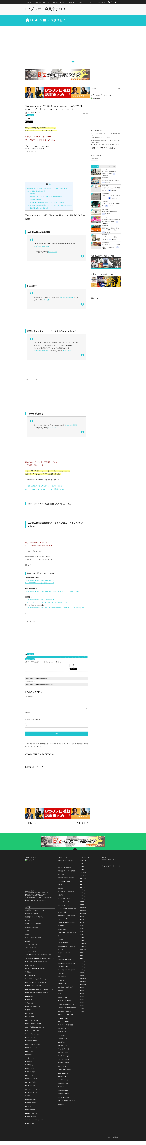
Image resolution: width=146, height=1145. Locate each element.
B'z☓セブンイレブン (30, 1085)
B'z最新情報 (30, 115)
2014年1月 (83, 1011)
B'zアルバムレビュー (31, 1047)
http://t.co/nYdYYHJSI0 (41, 246)
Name (28, 712)
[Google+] (112, 2)
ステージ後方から (34, 199)
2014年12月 (83, 979)
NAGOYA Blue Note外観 (36, 191)
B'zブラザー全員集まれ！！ (47, 9)
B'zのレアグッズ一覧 (31, 1068)
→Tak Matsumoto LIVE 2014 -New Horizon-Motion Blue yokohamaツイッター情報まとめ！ (55, 608)
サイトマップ (90, 2)
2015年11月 (83, 946)
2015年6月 (83, 961)
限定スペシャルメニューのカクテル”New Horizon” (45, 196)
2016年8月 (83, 919)
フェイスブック (83, 657)
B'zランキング (29, 1013)
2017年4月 (83, 896)
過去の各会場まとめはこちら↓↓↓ (39, 208)
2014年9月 (83, 987)
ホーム (29, 2)
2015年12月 (83, 943)
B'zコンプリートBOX (31, 1041)
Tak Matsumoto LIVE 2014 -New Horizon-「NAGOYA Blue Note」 (46, 188)
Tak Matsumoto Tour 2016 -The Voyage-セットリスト (39, 958)
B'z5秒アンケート (30, 1096)
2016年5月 (83, 928)
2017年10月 (83, 878)
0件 (37, 113)
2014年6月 (83, 996)
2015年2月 (83, 973)
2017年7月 (83, 887)
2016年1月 (83, 940)
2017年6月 (83, 890)
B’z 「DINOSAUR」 (30, 975)
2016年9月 (83, 916)
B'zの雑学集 (28, 1054)
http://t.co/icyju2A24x (66, 297)
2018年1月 (83, 869)
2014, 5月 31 (67, 351)
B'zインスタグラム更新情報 (32, 1044)
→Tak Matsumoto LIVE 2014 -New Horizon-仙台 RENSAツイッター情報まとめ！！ (53, 591)
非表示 (51, 184)
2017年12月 (83, 872)
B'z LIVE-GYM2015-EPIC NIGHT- (34, 1120)
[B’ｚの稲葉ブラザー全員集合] (106, 263)
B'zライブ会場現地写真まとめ (33, 1023)
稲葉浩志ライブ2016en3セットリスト (35, 910)
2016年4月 (83, 931)
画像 (33, 659)
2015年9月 (83, 952)
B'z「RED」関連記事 (31, 1082)
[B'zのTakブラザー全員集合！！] (106, 281)
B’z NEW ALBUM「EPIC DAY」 (33, 986)
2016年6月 (83, 925)
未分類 (27, 930)
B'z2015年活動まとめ (31, 1113)
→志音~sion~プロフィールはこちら (104, 148)
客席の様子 (32, 194)
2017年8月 (83, 884)
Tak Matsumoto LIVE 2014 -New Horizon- (49, 657)
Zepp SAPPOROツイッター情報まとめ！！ (39, 583)
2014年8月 (83, 990)
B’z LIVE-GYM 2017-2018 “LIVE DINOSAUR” (37, 992)
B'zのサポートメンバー (31, 1078)
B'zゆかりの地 (29, 1051)
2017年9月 (83, 881)
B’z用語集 (71, 2)
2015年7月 (83, 958)
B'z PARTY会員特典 (30, 1116)
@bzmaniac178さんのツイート (110, 859)
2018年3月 (83, 863)
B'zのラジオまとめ (30, 1072)
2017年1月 (83, 905)
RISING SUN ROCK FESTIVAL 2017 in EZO (37, 961)
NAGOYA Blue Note (32, 657)
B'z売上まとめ (29, 1003)
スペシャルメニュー (65, 657)
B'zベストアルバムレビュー (32, 1034)
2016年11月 (83, 911)
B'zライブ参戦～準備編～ (32, 1020)
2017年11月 (83, 875)
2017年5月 (83, 893)
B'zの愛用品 (28, 1061)
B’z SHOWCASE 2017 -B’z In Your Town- (36, 982)
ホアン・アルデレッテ (31, 944)
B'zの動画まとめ (29, 1065)
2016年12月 (83, 908)
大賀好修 (27, 941)
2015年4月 (83, 967)
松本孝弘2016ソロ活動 (31, 927)
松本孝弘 (28, 659)
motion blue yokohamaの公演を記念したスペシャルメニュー (48, 202)
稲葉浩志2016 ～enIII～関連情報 (34, 917)
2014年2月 (83, 1008)
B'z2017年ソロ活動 (30, 1103)
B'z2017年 (28, 1106)
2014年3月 (83, 1005)
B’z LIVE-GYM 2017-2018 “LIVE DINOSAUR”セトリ (39, 989)
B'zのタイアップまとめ (31, 1075)
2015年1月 (83, 976)
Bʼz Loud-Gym (29, 996)
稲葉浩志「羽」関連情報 (31, 913)
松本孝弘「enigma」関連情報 (33, 924)
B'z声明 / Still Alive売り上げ (32, 1006)
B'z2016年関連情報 (30, 1109)
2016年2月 (83, 937)
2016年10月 (83, 913)
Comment (29, 696)
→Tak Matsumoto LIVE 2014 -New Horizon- (39, 580)
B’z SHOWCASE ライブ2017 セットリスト (37, 979)
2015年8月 (83, 955)
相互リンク (28, 920)
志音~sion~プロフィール (42, 2)
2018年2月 (83, 866)
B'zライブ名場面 (29, 1016)
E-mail (28, 719)
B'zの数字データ (29, 1058)
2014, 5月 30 (52, 252)
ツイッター (75, 657)
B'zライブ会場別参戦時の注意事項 (34, 1027)
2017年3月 (83, 899)
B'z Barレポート (29, 1123)
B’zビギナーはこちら (59, 2)
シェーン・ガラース (30, 951)
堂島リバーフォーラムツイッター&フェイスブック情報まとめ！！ (47, 602)
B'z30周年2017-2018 (30, 1099)
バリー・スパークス (30, 948)
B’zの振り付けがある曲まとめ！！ (110, 180)
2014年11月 (83, 982)
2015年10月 (83, 949)
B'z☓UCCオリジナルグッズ (32, 1089)
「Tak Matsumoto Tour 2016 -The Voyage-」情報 (38, 954)
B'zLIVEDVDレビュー (31, 1092)
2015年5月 (83, 964)
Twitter (80, 2)
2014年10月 (83, 984)
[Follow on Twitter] (115, 2)
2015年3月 (83, 970)
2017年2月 (83, 902)
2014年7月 (83, 993)
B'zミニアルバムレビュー (32, 1030)
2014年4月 (83, 1002)
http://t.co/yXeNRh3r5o (71, 425)
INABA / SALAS (29, 965)
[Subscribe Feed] (109, 2)
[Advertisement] (73, 47)
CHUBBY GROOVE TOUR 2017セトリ (35, 968)
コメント (52, 662)
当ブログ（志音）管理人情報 (33, 937)
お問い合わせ (101, 2)
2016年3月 (83, 934)
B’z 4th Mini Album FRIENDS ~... (110, 211)
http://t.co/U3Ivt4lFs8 (41, 351)
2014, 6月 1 (52, 428)
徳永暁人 (27, 934)
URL (28, 726)
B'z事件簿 (27, 1010)
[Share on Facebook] (119, 2)
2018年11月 (83, 860)
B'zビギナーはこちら (31, 1037)
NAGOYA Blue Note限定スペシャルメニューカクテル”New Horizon (50, 205)
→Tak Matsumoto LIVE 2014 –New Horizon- (40, 600)
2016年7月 (83, 922)
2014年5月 (83, 999)
